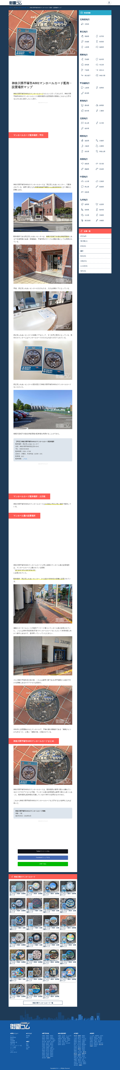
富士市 (91, 1043)
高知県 (101, 169)
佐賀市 (47, 1054)
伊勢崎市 (97, 1035)
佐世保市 (76, 1063)
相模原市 (60, 1038)
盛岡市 (51, 1035)
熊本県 (101, 210)
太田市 (101, 1035)
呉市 (83, 1059)
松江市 (47, 1050)
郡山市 (79, 1038)
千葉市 (53, 1040)
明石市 (79, 1056)
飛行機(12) (83, 241)
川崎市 (67, 1037)
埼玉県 (101, 65)
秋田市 (47, 1037)
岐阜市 (51, 1044)
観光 (27, 1044)
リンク (12, 1050)
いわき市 (84, 1038)
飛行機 (28, 1035)
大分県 (87, 215)
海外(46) (83, 271)
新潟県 (87, 93)
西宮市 (83, 1054)
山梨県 (87, 88)
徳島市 (51, 1052)
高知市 (51, 1053)
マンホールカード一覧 (16, 1045)
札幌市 (43, 1035)
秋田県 (101, 42)
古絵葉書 (12, 1040)
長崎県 (87, 210)
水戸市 (43, 1040)
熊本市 (47, 1056)
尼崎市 (75, 1056)
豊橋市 (83, 1049)
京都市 (47, 1047)
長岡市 (91, 1041)
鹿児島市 (44, 1057)
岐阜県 (87, 111)
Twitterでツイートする (42, 851)
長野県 (101, 88)
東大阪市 (80, 1052)
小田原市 (96, 1038)
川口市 (79, 1043)
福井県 (87, 128)
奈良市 (47, 1049)
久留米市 (80, 1062)
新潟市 (52, 1041)
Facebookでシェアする (43, 857)
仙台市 (43, 1037)
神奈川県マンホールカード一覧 (43, 1003)
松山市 (47, 1053)
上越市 (95, 1041)
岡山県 (87, 187)
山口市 (47, 1052)
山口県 (87, 181)
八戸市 (75, 1037)
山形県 (87, 47)
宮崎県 (101, 215)
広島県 (101, 181)
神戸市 (43, 1049)
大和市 (100, 1038)
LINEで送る (42, 864)
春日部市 (100, 1037)
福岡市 (43, 1054)
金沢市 (47, 1043)
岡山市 (51, 1050)
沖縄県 (101, 220)
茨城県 (87, 59)
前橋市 (47, 1038)
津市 (52, 1046)
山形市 (51, 1037)
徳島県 (87, 164)
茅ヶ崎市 (100, 1040)
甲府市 (43, 1044)
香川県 (101, 164)
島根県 (101, 187)
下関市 (75, 1060)
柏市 (75, 1044)
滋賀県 (87, 141)
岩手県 (101, 36)
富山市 (43, 1043)
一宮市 (79, 1050)
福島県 (101, 47)
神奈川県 (102, 75)
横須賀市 (84, 1044)
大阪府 (87, 146)
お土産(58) (83, 266)
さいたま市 (48, 1040)
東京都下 (88, 75)
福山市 (79, 1059)
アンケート (13, 1049)
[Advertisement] (43, 68)
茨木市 (91, 1044)
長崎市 (51, 1054)
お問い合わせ (13, 1052)
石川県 (101, 123)
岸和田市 (96, 1044)
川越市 (83, 1041)
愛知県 (87, 105)
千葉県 (87, 70)
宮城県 (87, 42)
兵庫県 (101, 146)
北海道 (87, 24)
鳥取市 (43, 1050)
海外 (27, 1049)
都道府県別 (13, 1037)
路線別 (12, 1039)
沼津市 (99, 1041)
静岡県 (101, 105)
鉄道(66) (83, 246)
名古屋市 (48, 1046)
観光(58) (83, 256)
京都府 (101, 141)
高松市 (43, 1053)
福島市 (43, 1038)
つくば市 (92, 1035)
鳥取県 (87, 192)
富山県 (87, 123)
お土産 (28, 1047)
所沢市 (91, 1037)
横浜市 (48, 1041)
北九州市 (68, 1043)
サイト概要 (13, 1047)
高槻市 (75, 1052)
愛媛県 (87, 169)
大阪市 (51, 1047)
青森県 (87, 36)
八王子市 (79, 1044)
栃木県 (101, 59)
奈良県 (87, 151)
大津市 (43, 1047)
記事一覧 (12, 1044)
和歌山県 (102, 151)
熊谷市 (91, 1038)
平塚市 (91, 1040)
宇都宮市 (52, 1038)
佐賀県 (101, 204)
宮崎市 (51, 1056)
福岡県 (87, 204)
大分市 (43, 1056)
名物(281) (83, 261)
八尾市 (79, 1053)
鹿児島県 (88, 220)
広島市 (43, 1052)
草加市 (95, 1037)
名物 (27, 1045)
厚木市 (95, 1040)
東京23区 (101, 70)
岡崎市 (75, 1050)
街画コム (58, 1068)
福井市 (51, 1043)
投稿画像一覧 (13, 1042)
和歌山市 (52, 1049)
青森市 (47, 1035)
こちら (25, 459)
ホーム (12, 1035)
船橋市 (83, 1043)
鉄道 (27, 1037)
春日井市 (96, 1043)
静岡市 (43, 1046)
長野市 (47, 1044)
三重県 (101, 111)
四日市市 (101, 1043)
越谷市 (75, 1043)
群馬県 (87, 65)
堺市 (63, 1041)
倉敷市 (75, 1059)
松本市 (83, 1047)
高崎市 (79, 1041)
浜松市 (59, 1040)
